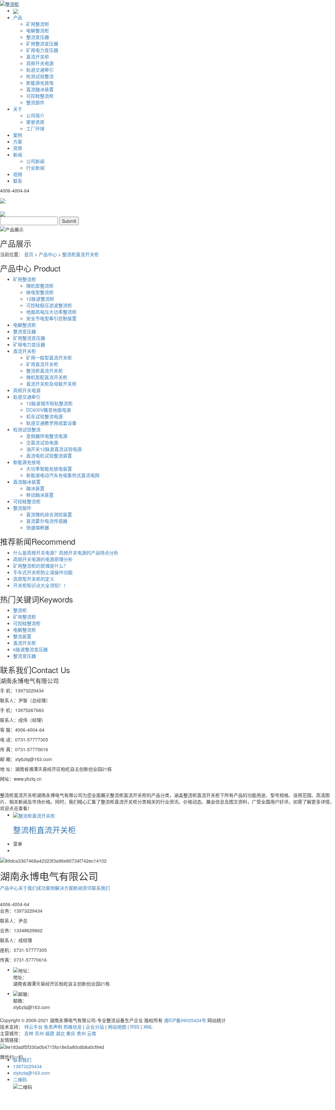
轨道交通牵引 (40, 69)
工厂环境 (35, 128)
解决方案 (64, 888)
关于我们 (27, 888)
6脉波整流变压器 (30, 649)
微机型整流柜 (40, 285)
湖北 (60, 1033)
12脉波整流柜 (40, 298)
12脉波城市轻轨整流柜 (49, 403)
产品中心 (48, 254)
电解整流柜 (37, 30)
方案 (17, 141)
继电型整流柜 (40, 292)
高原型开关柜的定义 (33, 578)
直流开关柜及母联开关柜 (51, 383)
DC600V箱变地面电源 (48, 409)
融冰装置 (35, 488)
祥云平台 (33, 1026)
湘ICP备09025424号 (185, 1020)
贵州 (81, 1033)
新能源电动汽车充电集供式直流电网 (62, 475)
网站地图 (117, 1026)
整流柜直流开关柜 (80, 254)
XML (148, 1026)
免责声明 (53, 1026)
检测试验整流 (40, 76)
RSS (134, 1026)
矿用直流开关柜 (42, 364)
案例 (17, 135)
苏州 (39, 1033)
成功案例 (46, 888)
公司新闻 (35, 161)
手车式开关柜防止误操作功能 (43, 572)
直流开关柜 (37, 56)
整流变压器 (37, 37)
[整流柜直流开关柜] (34, 814)
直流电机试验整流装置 (49, 455)
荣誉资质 (35, 122)
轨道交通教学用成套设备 (51, 423)
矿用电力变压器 (42, 50)
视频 (17, 174)
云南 (91, 1033)
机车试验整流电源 (44, 416)
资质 (17, 148)
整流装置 (22, 636)
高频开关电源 (40, 63)
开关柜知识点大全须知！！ (40, 585)
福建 (49, 1033)
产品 (17, 17)
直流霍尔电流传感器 (46, 521)
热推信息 (72, 1026)
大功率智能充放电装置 (49, 468)
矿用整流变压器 (42, 43)
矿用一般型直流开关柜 (49, 357)
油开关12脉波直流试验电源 (54, 449)
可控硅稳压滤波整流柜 (49, 305)
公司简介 (35, 115)
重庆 (70, 1033)
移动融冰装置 (40, 494)
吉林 (28, 1033)
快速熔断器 (37, 527)
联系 (17, 180)
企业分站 (95, 1026)
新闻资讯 (82, 888)
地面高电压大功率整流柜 (51, 311)
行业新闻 (35, 167)
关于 (17, 109)
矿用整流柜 (37, 24)
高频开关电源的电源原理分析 (43, 559)
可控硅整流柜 (40, 95)
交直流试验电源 (42, 442)
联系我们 (101, 888)
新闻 (17, 154)
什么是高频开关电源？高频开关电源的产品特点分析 (65, 552)
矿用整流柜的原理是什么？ (40, 565)
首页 (28, 254)
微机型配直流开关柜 (46, 377)
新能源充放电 (40, 82)
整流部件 (35, 102)
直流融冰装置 (40, 89)
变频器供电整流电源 (46, 436)
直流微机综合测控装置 (49, 514)
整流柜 (20, 610)
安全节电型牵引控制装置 (51, 318)
